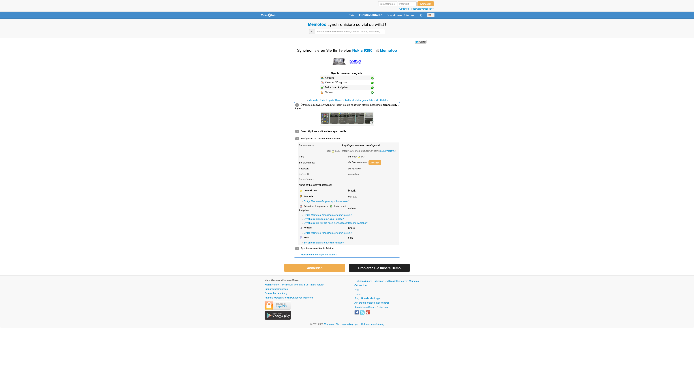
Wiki (356, 289)
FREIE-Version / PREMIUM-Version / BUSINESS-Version (294, 284)
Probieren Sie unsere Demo (379, 268)
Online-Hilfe (360, 285)
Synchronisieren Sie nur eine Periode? (324, 218)
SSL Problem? (387, 150)
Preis (351, 15)
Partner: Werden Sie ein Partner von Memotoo (289, 297)
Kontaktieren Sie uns (400, 15)
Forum (357, 294)
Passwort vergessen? (422, 8)
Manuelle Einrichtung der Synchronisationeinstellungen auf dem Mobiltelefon (348, 100)
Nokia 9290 (362, 50)
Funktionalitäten (370, 15)
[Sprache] (430, 15)
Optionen (404, 8)
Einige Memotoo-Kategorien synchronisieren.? (328, 214)
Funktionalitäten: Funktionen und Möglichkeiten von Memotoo (386, 281)
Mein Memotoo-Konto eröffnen (282, 280)
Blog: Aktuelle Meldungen (367, 298)
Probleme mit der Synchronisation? (319, 254)
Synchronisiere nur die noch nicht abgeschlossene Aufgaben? (336, 222)
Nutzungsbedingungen (276, 289)
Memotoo (317, 24)
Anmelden (374, 162)
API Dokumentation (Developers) (371, 302)
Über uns (383, 307)
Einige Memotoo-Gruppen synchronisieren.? (327, 201)
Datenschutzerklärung (276, 293)
